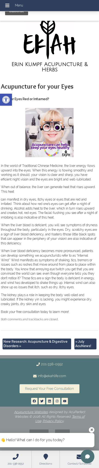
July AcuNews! (83, 344)
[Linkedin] (49, 401)
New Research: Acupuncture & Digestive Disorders (35, 344)
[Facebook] (34, 401)
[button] (6, 100)
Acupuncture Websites (31, 412)
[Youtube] (64, 401)
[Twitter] (42, 401)
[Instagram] (57, 401)
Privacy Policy (53, 421)
